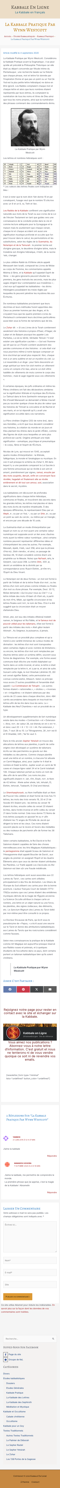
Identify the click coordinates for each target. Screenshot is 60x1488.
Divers (6, 1373)
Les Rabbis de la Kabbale (15, 210)
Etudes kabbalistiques (14, 1378)
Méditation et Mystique (17, 1407)
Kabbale (28, 272)
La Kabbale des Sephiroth (19, 1402)
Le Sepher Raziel (14, 1445)
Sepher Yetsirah (31, 741)
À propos (25, 1482)
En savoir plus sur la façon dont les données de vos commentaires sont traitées (28, 1308)
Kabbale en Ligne (30, 7)
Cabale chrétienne (15, 1416)
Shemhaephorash (15, 792)
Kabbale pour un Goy (13, 1426)
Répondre (52, 1156)
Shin (43, 513)
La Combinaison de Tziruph (25, 686)
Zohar (9, 327)
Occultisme (11, 1421)
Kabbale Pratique (14, 1393)
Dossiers (10, 1383)
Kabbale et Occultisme (14, 1411)
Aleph (6, 513)
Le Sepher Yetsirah (15, 1450)
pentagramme (12, 851)
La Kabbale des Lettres (17, 1397)
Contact (35, 1482)
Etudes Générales (15, 1388)
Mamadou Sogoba (22, 1163)
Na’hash (42, 558)
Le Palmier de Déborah (17, 1440)
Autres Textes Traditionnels (19, 1435)
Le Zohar (10, 1454)
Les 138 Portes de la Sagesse (21, 1459)
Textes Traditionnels (13, 1430)
